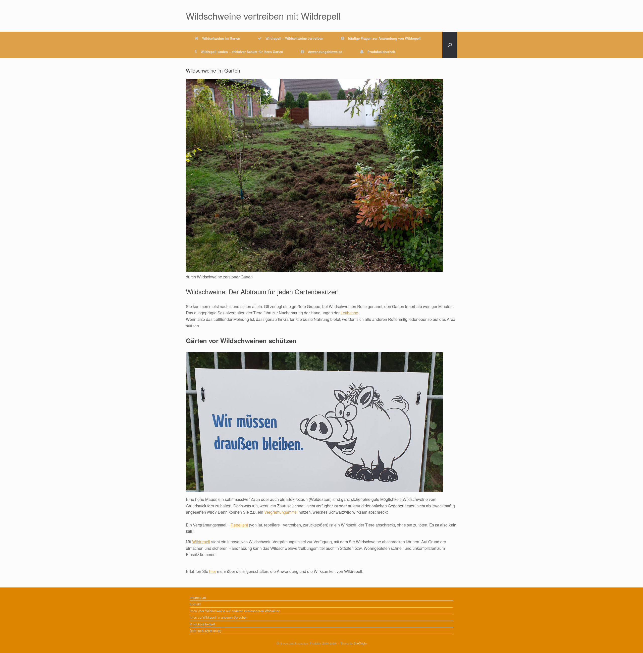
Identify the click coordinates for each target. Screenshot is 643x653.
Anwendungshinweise (325, 51)
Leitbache (349, 313)
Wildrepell (201, 542)
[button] (449, 45)
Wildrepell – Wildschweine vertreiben (294, 38)
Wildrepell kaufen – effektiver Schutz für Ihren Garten (242, 51)
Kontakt (195, 604)
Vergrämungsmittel (281, 512)
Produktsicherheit (381, 51)
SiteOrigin (360, 643)
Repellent (239, 525)
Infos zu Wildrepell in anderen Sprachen (218, 617)
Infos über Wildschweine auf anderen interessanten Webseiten (235, 610)
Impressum (198, 597)
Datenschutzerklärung (205, 630)
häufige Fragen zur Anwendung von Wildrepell (384, 38)
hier (212, 571)
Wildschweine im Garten (221, 38)
